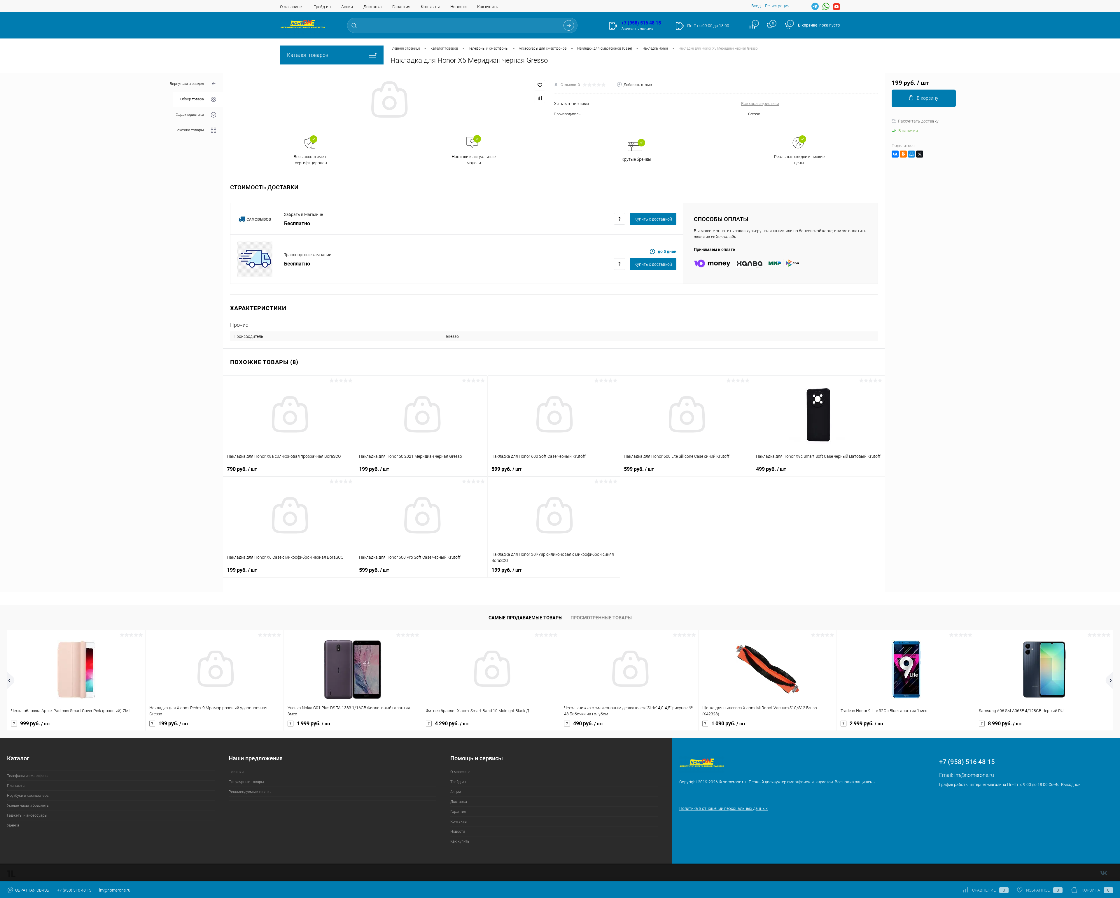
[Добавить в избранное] (540, 85)
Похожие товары (189, 130)
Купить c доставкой (653, 219)
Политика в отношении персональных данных (723, 808)
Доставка (372, 6)
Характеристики (190, 115)
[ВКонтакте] (895, 154)
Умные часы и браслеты (28, 805)
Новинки (236, 772)
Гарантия (401, 6)
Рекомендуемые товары (250, 791)
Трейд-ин (322, 6)
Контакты (430, 6)
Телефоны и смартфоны (27, 775)
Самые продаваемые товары (526, 618)
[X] (919, 154)
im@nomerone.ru (974, 775)
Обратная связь (31, 890)
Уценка (13, 825)
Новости (458, 6)
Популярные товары (246, 782)
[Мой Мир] (911, 154)
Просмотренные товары (601, 618)
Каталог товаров (307, 55)
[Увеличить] (388, 100)
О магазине (291, 6)
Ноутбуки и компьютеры (28, 795)
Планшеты (16, 785)
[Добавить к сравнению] (540, 98)
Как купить (487, 6)
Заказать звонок (637, 29)
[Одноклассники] (903, 154)
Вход (756, 6)
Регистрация (777, 6)
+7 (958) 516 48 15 (641, 23)
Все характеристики (760, 103)
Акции (347, 6)
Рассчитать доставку (918, 121)
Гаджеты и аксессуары (27, 815)
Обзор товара (192, 99)
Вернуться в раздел (187, 83)
